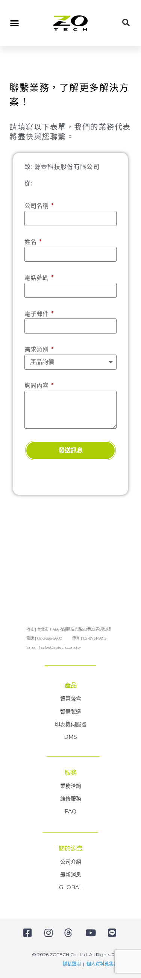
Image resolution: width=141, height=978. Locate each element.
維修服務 (70, 798)
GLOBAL (70, 887)
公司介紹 (70, 861)
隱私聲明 (72, 964)
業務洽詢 (70, 785)
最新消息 (70, 874)
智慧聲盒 (70, 698)
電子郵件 (37, 313)
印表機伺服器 (70, 724)
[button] (15, 23)
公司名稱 (37, 205)
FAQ (70, 811)
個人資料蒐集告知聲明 (109, 964)
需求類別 (37, 349)
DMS (70, 737)
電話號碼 (37, 277)
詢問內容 (37, 385)
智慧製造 (70, 711)
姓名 (31, 242)
